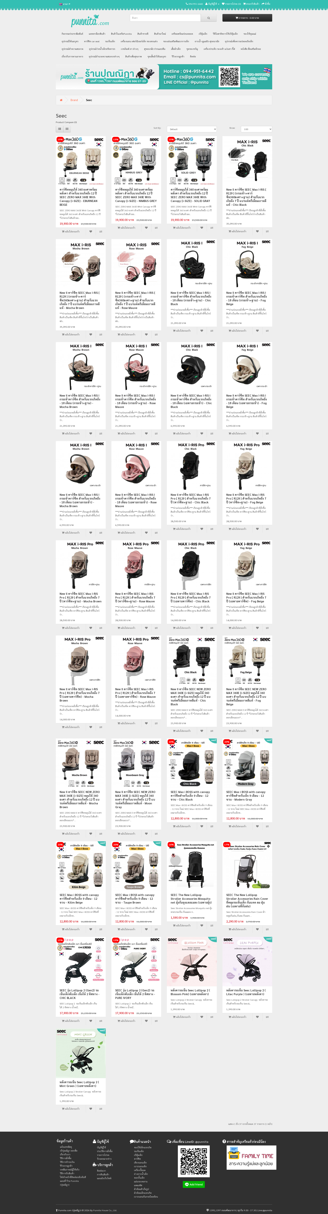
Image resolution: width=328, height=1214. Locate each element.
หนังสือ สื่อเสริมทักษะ (251, 48)
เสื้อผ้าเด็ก (176, 48)
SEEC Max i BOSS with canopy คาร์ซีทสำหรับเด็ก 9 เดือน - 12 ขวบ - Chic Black (190, 795)
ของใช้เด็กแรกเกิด (142, 1147)
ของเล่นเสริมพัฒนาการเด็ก (176, 41)
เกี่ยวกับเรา (65, 1154)
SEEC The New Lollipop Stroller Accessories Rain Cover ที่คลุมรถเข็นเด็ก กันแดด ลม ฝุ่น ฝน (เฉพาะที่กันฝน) (247, 900)
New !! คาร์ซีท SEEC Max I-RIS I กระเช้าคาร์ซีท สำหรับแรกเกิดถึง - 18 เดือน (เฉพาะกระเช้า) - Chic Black (191, 401)
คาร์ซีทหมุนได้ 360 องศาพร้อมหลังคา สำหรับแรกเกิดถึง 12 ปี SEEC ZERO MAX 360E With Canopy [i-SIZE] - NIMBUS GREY (136, 195)
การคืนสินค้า (103, 1174)
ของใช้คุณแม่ (250, 33)
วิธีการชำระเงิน (67, 1161)
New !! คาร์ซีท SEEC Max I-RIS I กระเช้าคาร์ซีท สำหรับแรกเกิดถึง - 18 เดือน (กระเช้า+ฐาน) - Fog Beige (246, 298)
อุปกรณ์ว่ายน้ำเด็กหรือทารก (102, 48)
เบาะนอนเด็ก (140, 1166)
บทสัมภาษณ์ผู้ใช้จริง (69, 1169)
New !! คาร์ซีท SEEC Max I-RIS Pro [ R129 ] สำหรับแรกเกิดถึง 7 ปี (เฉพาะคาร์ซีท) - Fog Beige (246, 597)
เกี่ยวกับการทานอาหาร (72, 56)
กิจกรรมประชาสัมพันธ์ (72, 33)
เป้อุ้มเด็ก (203, 33)
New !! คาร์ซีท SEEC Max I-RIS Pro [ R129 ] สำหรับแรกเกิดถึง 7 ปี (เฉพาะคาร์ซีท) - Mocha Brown (79, 694)
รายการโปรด (103, 1154)
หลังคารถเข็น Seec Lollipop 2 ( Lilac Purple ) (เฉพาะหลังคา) (246, 992)
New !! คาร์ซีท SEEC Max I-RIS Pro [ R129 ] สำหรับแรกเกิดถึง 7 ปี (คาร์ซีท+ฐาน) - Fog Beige (246, 498)
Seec (89, 100)
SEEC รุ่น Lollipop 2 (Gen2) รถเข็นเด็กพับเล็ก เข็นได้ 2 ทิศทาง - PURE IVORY (135, 994)
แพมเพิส (138, 1185)
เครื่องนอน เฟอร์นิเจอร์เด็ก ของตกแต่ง (139, 41)
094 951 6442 (195, 3)
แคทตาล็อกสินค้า (97, 33)
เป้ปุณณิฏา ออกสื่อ (68, 1150)
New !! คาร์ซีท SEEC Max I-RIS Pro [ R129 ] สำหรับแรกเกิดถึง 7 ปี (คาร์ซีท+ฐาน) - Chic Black (191, 498)
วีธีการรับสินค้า (67, 1173)
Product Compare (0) (66, 122)
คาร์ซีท (137, 1158)
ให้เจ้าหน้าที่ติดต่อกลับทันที (73, 1177)
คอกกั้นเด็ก (139, 1177)
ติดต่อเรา (101, 1170)
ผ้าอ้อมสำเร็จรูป (141, 1189)
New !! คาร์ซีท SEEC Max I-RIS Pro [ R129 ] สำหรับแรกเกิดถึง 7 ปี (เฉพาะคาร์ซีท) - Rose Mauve (135, 692)
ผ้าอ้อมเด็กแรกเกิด (143, 1192)
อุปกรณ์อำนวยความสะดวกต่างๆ (104, 56)
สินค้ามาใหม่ (160, 33)
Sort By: (157, 127)
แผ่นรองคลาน (140, 1181)
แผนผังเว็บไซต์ (104, 1178)
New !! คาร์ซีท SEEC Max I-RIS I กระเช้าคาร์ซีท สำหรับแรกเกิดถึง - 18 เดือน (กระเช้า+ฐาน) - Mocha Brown (80, 401)
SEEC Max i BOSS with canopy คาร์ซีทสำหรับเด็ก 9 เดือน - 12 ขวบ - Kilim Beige (79, 898)
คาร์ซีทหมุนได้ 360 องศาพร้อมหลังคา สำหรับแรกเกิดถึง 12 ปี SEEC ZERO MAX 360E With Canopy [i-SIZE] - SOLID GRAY (190, 195)
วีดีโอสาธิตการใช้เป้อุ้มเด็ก (225, 33)
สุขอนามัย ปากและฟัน (154, 48)
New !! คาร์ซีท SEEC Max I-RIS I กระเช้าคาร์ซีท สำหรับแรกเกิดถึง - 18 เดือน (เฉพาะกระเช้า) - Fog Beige (246, 401)
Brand (74, 100)
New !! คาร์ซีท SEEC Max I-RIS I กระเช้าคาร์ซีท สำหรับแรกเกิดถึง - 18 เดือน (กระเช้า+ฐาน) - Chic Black (191, 298)
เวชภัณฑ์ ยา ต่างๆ (129, 48)
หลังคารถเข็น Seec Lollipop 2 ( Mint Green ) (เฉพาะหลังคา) (79, 1084)
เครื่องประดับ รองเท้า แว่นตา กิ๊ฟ (219, 48)
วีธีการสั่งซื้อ (65, 1158)
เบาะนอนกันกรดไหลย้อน (146, 1196)
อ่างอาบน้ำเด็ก (141, 1173)
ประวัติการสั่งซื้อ (105, 1151)
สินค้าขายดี (142, 33)
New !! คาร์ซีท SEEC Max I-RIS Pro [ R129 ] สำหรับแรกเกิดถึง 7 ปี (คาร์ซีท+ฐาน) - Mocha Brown (81, 597)
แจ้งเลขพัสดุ (66, 1146)
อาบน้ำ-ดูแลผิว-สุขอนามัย (207, 41)
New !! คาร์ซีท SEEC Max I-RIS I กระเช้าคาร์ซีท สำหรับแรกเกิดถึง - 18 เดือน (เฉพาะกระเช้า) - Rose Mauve (136, 500)
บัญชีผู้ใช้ (101, 1147)
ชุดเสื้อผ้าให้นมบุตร (156, 56)
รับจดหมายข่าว (104, 1158)
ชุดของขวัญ (192, 48)
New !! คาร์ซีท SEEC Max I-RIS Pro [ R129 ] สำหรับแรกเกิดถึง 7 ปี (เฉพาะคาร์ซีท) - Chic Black (191, 597)
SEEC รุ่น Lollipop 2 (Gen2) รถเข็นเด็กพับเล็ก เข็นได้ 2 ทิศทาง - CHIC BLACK (79, 994)
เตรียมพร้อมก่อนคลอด (182, 33)
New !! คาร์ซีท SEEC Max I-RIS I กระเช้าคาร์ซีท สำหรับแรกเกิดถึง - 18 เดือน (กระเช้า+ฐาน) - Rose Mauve (135, 401)
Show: (232, 127)
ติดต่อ (193, 56)
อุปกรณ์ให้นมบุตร (70, 41)
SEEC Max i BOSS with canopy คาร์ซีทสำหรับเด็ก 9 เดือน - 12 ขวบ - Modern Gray (246, 795)
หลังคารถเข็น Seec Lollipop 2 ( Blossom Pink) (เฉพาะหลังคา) (190, 992)
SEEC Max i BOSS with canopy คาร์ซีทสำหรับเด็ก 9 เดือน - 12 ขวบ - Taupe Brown (135, 898)
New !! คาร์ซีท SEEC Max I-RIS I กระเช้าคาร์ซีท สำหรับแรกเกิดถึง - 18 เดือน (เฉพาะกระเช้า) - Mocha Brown (80, 500)
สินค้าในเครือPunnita (121, 33)
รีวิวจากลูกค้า (178, 56)
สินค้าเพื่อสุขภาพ (133, 56)
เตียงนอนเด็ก (140, 1162)
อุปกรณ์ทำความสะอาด (72, 48)
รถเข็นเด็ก (110, 41)
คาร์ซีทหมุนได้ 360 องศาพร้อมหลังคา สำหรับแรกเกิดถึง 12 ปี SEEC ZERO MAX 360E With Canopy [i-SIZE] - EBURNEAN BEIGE (78, 197)
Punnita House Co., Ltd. (105, 1210)
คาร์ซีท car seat (91, 41)
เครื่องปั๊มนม (140, 1170)
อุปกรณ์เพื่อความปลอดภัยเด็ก (239, 41)
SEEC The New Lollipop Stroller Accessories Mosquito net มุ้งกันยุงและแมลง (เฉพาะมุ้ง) (191, 898)
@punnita (201, 1142)
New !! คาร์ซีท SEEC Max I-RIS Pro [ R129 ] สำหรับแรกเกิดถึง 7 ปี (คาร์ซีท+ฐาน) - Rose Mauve (135, 597)
